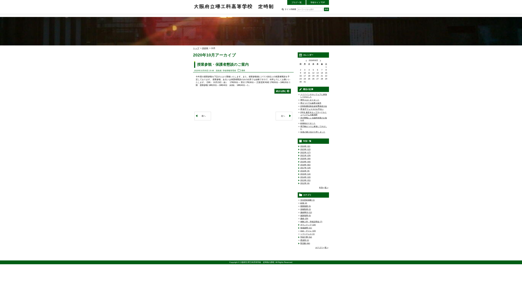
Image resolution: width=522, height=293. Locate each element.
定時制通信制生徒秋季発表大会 (313, 106)
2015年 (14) (305, 174)
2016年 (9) (305, 171)
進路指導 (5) (305, 216)
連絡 (243, 71)
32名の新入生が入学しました (312, 132)
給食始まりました (308, 123)
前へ (204, 116)
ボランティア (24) (308, 225)
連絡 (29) (304, 219)
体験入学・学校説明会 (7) (311, 222)
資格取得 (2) (305, 209)
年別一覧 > (323, 188)
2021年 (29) (305, 156)
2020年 (205, 48)
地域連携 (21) (306, 228)
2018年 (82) (305, 165)
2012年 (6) (305, 183)
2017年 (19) (305, 168)
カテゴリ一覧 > (321, 248)
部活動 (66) (305, 243)
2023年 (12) (305, 149)
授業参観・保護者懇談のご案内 (223, 64)
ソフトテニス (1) (307, 234)
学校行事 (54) (306, 237)
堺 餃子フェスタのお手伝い (312, 109)
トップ (196, 48)
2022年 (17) (305, 153)
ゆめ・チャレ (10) (308, 231)
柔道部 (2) (304, 240)
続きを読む (281, 91)
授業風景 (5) (305, 206)
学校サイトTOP (317, 2)
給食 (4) (303, 203)
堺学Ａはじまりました (309, 100)
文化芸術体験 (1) (307, 200)
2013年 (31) (305, 180)
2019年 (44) (305, 162)
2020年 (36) (305, 159)
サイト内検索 (290, 9)
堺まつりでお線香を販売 (310, 103)
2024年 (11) (305, 146)
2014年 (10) (305, 177)
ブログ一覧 (296, 2)
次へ (283, 116)
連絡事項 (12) (306, 212)
